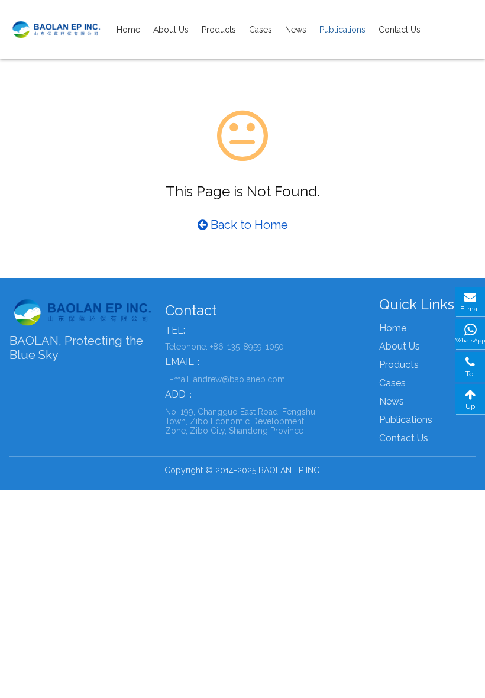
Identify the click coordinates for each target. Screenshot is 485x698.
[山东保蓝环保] (56, 29)
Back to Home (248, 225)
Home (128, 29)
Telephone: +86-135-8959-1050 (224, 346)
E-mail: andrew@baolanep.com (225, 379)
